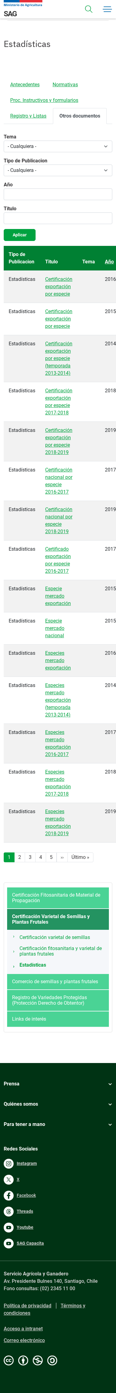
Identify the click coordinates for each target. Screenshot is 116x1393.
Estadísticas (32, 965)
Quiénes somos (21, 1104)
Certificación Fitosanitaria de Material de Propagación (56, 897)
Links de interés (29, 1019)
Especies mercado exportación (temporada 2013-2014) (58, 700)
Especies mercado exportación (58, 660)
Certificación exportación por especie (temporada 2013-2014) (58, 358)
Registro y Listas (28, 116)
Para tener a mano (24, 1124)
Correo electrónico (24, 1340)
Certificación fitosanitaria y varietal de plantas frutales (60, 951)
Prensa (11, 1084)
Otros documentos (79, 116)
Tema (10, 137)
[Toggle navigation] (88, 9)
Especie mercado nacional (54, 628)
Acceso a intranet (23, 1329)
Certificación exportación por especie (58, 286)
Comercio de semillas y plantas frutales (55, 981)
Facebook (26, 1195)
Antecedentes (25, 84)
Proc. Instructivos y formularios (44, 100)
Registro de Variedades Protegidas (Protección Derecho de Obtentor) (49, 1000)
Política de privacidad (27, 1306)
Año (8, 185)
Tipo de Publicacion (25, 161)
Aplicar (20, 234)
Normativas (65, 84)
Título (10, 208)
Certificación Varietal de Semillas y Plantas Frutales (51, 919)
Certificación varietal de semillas (54, 937)
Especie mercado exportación (58, 596)
